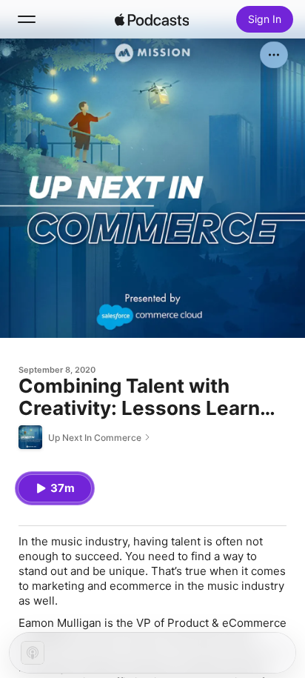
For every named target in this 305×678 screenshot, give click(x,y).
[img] (152, 19)
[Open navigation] (26, 19)
